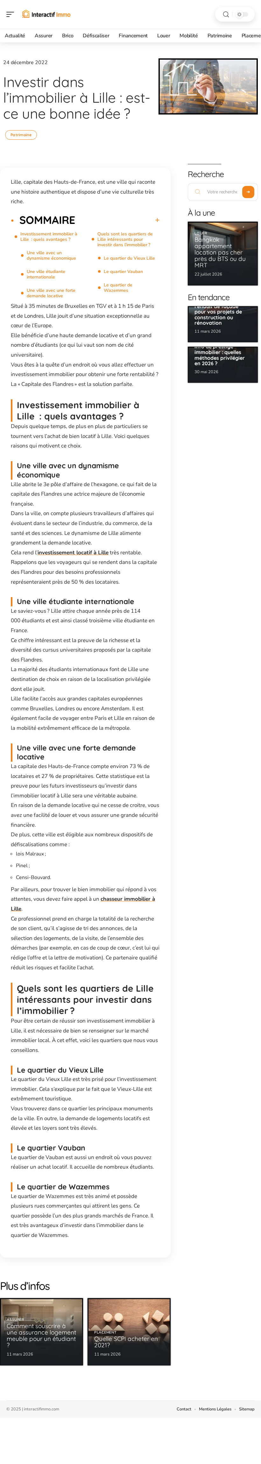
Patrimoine (21, 134)
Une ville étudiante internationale (46, 274)
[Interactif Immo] (45, 14)
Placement (105, 1332)
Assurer (15, 1319)
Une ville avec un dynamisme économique (51, 255)
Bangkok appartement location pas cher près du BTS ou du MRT (220, 252)
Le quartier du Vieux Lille (129, 258)
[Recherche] (226, 14)
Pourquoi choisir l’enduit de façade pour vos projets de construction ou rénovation (218, 311)
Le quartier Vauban (123, 272)
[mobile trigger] (11, 14)
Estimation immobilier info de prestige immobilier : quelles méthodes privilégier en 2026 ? (221, 352)
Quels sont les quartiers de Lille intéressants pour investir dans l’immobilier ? (125, 239)
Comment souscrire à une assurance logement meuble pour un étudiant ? (41, 1335)
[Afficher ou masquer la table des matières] (117, 220)
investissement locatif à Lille (73, 552)
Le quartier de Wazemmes (118, 287)
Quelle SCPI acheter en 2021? (126, 1342)
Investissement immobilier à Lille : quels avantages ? (48, 236)
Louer (200, 233)
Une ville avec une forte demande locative (51, 293)
